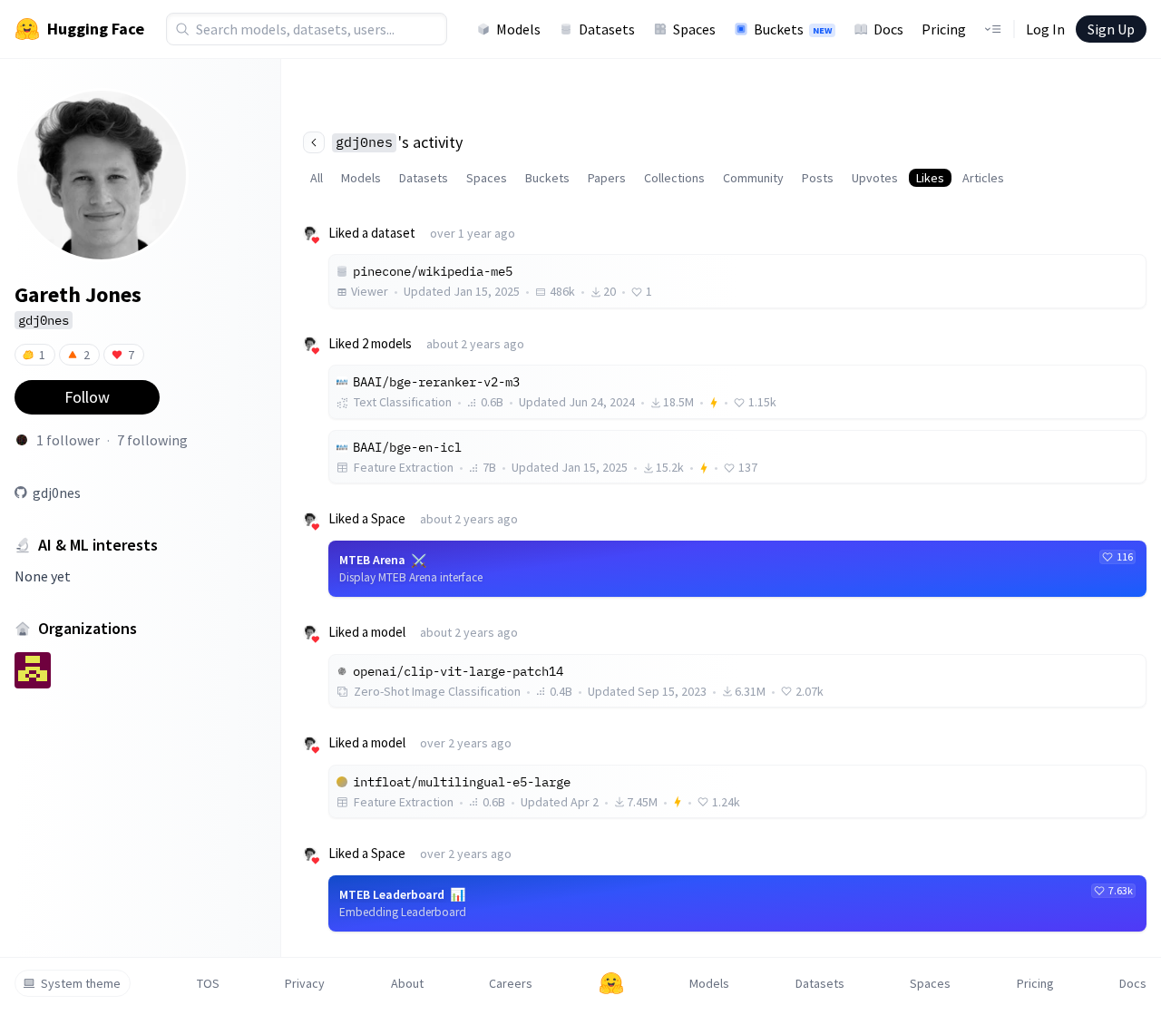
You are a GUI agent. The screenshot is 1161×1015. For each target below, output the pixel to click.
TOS (208, 983)
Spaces (694, 29)
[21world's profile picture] (22, 440)
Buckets (793, 29)
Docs (888, 29)
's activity (399, 142)
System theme (81, 983)
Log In (1045, 29)
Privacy (305, 983)
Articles (983, 178)
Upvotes (875, 178)
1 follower (68, 440)
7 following (152, 440)
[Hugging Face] (611, 983)
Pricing (944, 29)
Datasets (607, 29)
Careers (510, 983)
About (407, 983)
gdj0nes (57, 492)
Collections (674, 178)
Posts (818, 178)
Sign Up (1111, 29)
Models (518, 29)
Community (753, 178)
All (316, 178)
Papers (607, 178)
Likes (930, 178)
